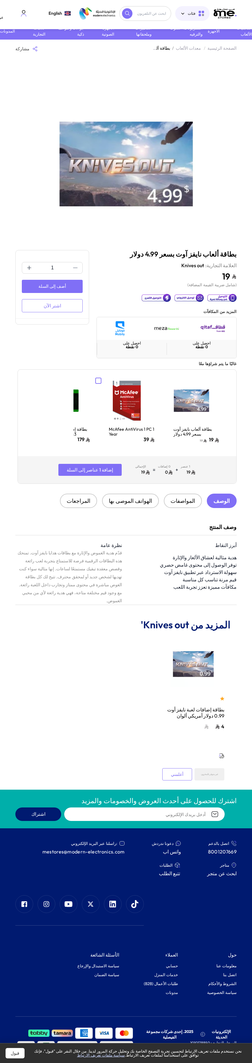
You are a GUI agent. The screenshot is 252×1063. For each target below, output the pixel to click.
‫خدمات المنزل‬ (166, 974)
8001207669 (222, 852)
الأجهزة (214, 31)
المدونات (7, 31)
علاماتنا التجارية (39, 31)
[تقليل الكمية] (75, 268)
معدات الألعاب (191, 48)
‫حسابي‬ (172, 965)
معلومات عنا (226, 965)
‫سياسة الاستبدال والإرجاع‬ (98, 965)
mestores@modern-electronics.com (83, 852)
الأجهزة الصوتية (108, 31)
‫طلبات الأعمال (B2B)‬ (161, 983)
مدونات (172, 992)
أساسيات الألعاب (244, 31)
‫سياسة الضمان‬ (106, 974)
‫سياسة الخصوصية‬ (222, 992)
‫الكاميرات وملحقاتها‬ (143, 31)
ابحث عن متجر (222, 873)
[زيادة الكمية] (29, 268)
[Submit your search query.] (127, 13)
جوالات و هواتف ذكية (71, 31)
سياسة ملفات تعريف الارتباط (101, 1055)
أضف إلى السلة (52, 286)
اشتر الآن (52, 306)
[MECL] (225, 13)
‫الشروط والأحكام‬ (222, 983)
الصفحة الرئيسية (222, 48)
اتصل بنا (230, 974)
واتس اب (172, 852)
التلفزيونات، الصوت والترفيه (186, 31)
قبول (15, 1053)
